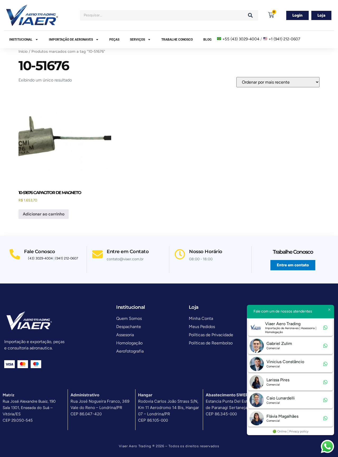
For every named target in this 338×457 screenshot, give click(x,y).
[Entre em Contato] (97, 254)
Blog (207, 39)
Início (23, 51)
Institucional (20, 39)
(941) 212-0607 (66, 258)
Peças (114, 39)
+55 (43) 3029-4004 (240, 39)
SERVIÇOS (137, 39)
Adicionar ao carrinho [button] (43, 214)
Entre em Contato (128, 251)
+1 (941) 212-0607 (284, 39)
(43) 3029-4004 (40, 258)
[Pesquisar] (250, 15)
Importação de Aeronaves (71, 39)
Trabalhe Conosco (177, 39)
